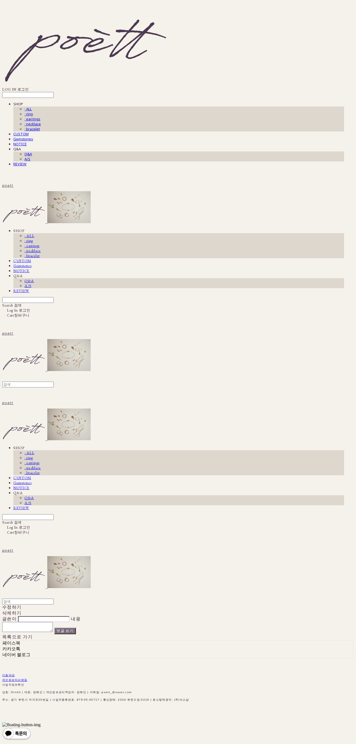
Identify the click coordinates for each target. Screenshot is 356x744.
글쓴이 (9, 618)
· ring (28, 113)
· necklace (32, 123)
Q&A (28, 153)
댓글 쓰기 (65, 631)
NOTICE (20, 143)
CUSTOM (21, 133)
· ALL (28, 108)
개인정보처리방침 (14, 679)
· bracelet (32, 128)
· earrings (32, 118)
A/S (27, 158)
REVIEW (19, 163)
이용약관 (8, 675)
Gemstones (23, 138)
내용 (76, 618)
